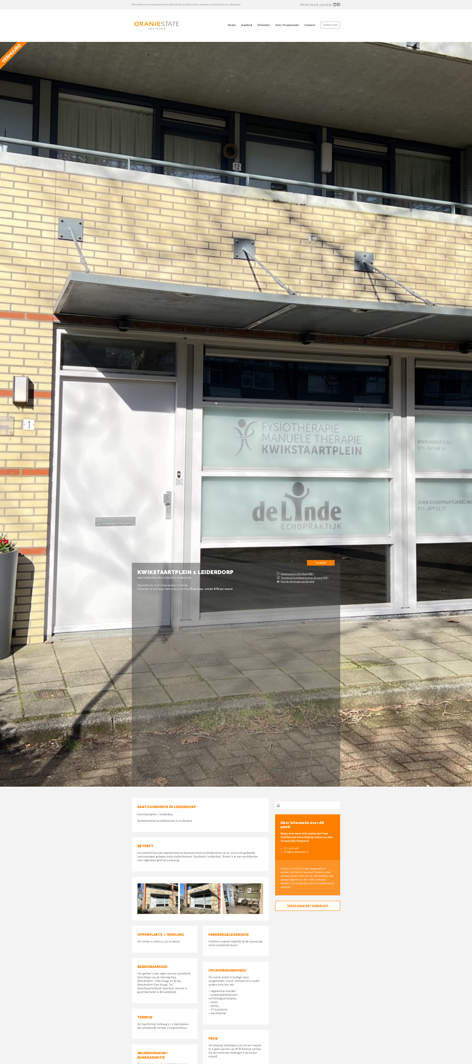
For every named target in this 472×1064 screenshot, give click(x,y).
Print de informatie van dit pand (297, 581)
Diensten (264, 25)
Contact (309, 25)
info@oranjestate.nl (296, 851)
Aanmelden (330, 25)
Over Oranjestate (287, 25)
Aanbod (246, 25)
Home (232, 25)
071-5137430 (291, 848)
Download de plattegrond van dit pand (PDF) (304, 578)
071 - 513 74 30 (323, 4)
